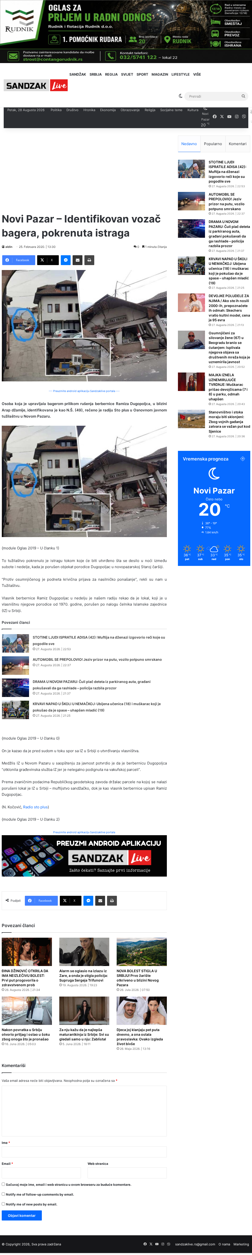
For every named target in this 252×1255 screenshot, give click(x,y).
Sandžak (77, 74)
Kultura (193, 110)
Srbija (96, 74)
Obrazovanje (130, 110)
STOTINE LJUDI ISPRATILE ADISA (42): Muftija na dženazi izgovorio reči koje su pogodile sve (227, 171)
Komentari (238, 143)
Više (197, 74)
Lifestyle (181, 74)
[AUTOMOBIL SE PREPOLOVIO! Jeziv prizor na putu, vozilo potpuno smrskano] (15, 665)
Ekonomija (108, 110)
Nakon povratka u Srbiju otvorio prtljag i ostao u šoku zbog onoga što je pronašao (26, 1034)
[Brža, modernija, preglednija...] (84, 855)
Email (7, 1164)
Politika (56, 110)
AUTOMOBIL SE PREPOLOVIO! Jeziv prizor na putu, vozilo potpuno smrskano (97, 659)
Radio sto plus (35, 807)
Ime (6, 1143)
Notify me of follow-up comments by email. (40, 1194)
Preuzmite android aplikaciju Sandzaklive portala (84, 832)
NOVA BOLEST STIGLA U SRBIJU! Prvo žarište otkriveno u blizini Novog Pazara (138, 978)
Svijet (127, 74)
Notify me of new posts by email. (31, 1204)
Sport (142, 74)
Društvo (72, 110)
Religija (150, 110)
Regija (111, 74)
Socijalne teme (171, 110)
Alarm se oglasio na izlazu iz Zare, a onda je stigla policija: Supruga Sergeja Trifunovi (83, 975)
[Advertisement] (84, 170)
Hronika (89, 110)
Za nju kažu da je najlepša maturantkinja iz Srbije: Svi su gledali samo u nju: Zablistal (84, 1034)
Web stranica (98, 1164)
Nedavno (189, 143)
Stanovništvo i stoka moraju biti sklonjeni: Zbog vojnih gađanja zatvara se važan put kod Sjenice (229, 421)
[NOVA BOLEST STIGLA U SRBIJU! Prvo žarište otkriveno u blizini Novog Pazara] (142, 952)
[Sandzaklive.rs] (36, 85)
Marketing (241, 1244)
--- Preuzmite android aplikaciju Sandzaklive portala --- (84, 391)
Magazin (160, 74)
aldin (8, 247)
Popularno (213, 143)
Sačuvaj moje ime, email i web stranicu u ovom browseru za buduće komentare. (68, 1185)
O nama (224, 1244)
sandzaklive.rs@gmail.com (195, 1244)
